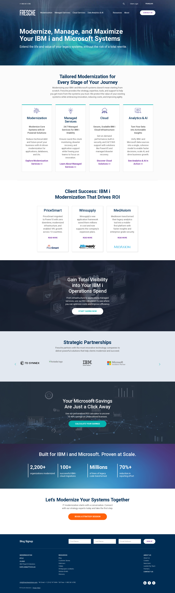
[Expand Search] (123, 3)
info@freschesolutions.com (29, 582)
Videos (61, 566)
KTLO (21, 558)
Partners (147, 569)
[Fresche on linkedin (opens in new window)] (145, 583)
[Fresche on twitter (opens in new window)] (153, 583)
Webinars (62, 563)
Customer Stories (64, 560)
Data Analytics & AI (95, 13)
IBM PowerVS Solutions (27, 564)
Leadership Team (149, 566)
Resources (117, 13)
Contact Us (148, 572)
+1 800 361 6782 (25, 4)
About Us (147, 555)
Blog (60, 558)
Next (159, 364)
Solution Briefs (63, 571)
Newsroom (147, 563)
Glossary (62, 574)
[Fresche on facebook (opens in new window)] (149, 583)
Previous (15, 364)
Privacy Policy (36, 588)
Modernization (46, 13)
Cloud (22, 561)
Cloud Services (79, 13)
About (126, 13)
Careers (146, 560)
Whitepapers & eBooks (66, 569)
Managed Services (62, 13)
